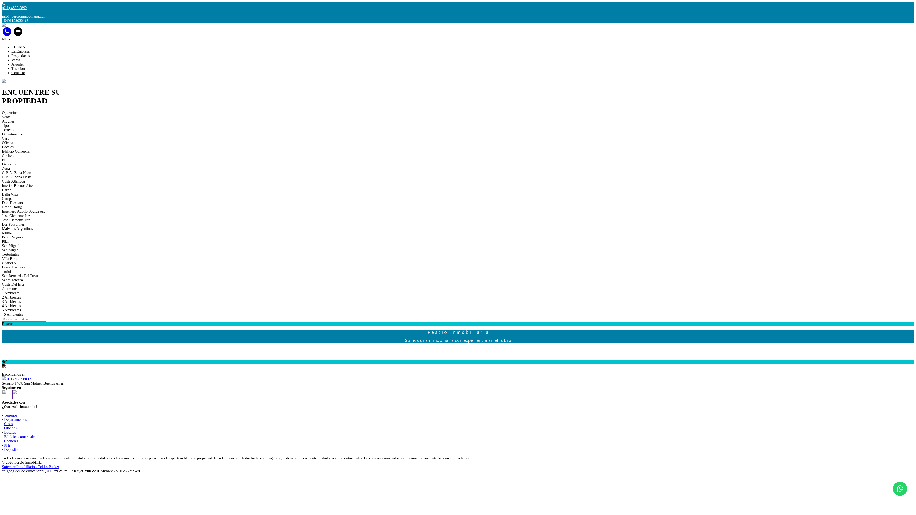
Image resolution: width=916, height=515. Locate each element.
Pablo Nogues (12, 237)
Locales (8, 147)
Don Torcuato (12, 203)
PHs (7, 445)
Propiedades (20, 56)
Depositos (11, 450)
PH (4, 160)
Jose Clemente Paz (16, 216)
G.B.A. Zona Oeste (16, 177)
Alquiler (17, 64)
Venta (15, 60)
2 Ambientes (11, 297)
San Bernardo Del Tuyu (20, 276)
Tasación (18, 69)
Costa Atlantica (13, 181)
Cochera (8, 156)
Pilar (5, 241)
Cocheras (11, 441)
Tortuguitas (10, 254)
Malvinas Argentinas (17, 229)
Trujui (6, 271)
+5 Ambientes (12, 314)
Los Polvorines (13, 224)
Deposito (9, 164)
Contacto (18, 73)
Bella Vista (10, 194)
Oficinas (10, 428)
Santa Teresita (12, 280)
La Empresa (20, 51)
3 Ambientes (11, 301)
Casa (5, 138)
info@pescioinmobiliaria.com (24, 16)
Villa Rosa (10, 259)
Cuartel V (9, 263)
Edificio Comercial (16, 151)
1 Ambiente (10, 293)
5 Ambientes (11, 310)
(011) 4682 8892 (18, 379)
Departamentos (15, 419)
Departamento (12, 134)
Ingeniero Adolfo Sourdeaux (23, 211)
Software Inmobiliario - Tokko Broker (30, 467)
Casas (8, 424)
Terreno (8, 130)
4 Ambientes (11, 306)
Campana (9, 198)
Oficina (7, 143)
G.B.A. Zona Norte (16, 173)
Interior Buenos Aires (18, 186)
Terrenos (10, 415)
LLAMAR (19, 47)
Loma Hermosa (13, 267)
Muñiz (7, 233)
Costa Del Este (13, 284)
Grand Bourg (12, 207)
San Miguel (10, 246)
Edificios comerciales (20, 437)
